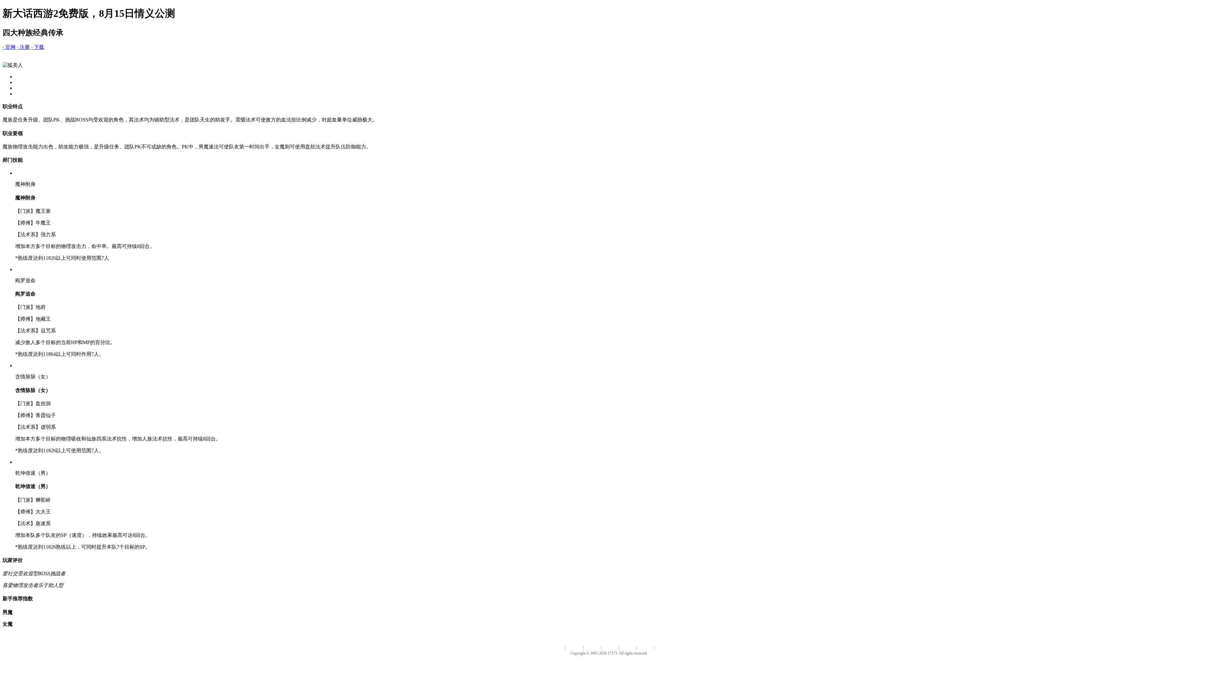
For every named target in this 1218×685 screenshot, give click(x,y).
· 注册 (23, 47)
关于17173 (555, 647)
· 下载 (37, 47)
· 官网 (9, 47)
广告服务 (592, 647)
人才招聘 (574, 647)
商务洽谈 (610, 647)
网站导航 (663, 647)
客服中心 (645, 647)
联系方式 (627, 647)
